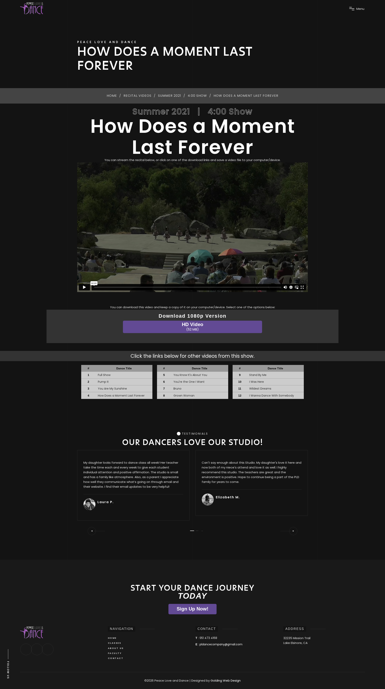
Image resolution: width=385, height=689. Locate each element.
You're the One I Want (189, 382)
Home (112, 96)
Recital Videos (137, 96)
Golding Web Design (226, 680)
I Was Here (256, 382)
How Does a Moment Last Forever (121, 395)
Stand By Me (257, 375)
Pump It (103, 382)
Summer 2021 (169, 96)
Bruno (177, 388)
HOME (112, 638)
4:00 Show (197, 96)
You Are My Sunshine (112, 388)
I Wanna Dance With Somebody (271, 395)
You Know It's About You (190, 375)
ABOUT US (116, 648)
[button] (96, 531)
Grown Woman (184, 395)
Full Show (104, 375)
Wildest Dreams (260, 388)
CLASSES (114, 643)
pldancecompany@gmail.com (221, 644)
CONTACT (116, 658)
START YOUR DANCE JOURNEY (192, 592)
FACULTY (115, 653)
